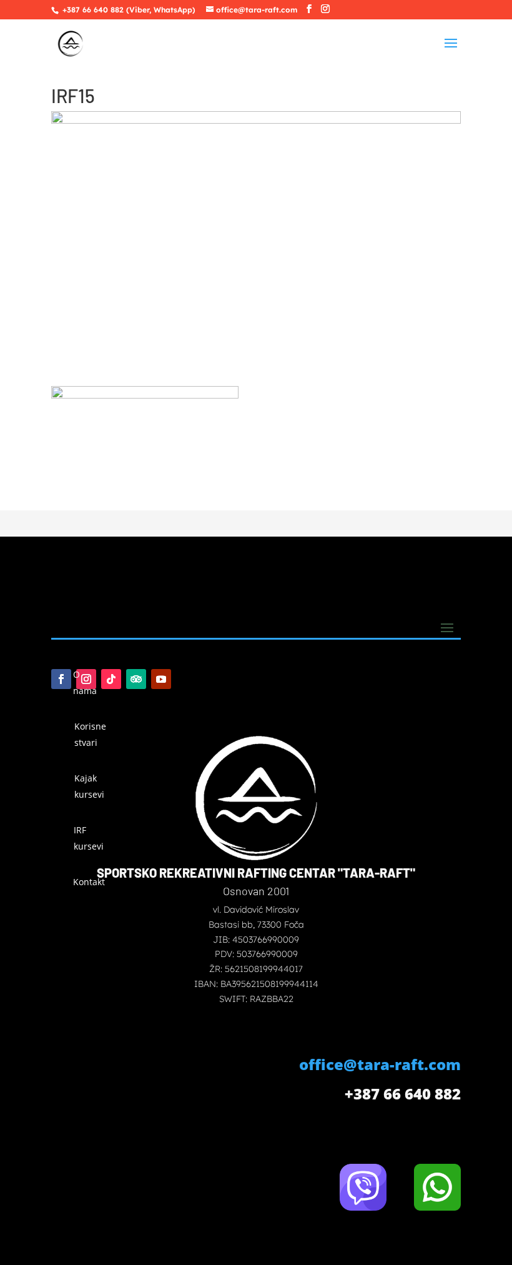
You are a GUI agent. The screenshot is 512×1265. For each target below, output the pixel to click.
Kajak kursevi (89, 786)
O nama (85, 682)
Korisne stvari (90, 734)
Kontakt (88, 882)
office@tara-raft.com (380, 1064)
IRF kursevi (89, 838)
